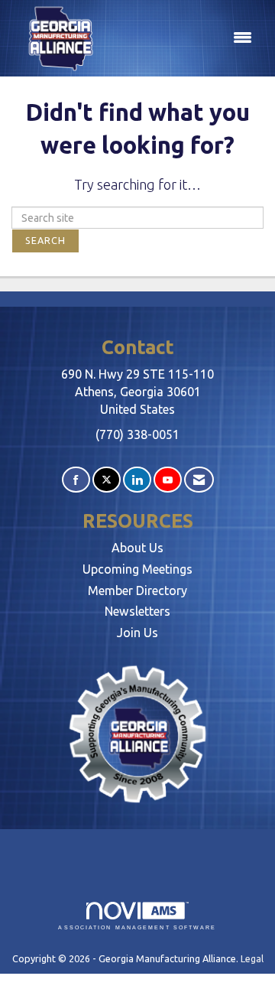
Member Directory (137, 590)
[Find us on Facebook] (76, 480)
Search (45, 240)
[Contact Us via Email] (199, 480)
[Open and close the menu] (184, 38)
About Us (137, 548)
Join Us (137, 632)
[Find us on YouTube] (168, 480)
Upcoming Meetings (137, 569)
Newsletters (137, 611)
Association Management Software (137, 927)
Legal (252, 958)
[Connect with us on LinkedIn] (137, 480)
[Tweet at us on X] (106, 480)
